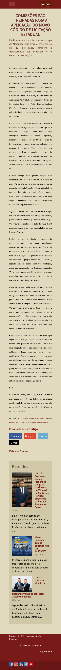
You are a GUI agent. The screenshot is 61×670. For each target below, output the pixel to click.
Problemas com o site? (30, 645)
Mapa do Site (45, 651)
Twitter (43, 436)
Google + (30, 436)
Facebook (16, 436)
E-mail (14, 442)
